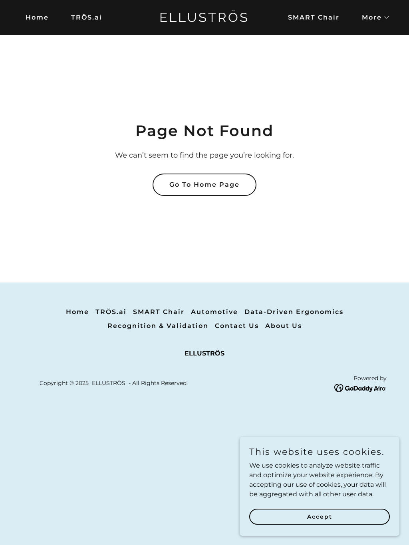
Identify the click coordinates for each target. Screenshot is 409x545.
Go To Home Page (204, 184)
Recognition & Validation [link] (157, 326)
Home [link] (37, 17)
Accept (319, 516)
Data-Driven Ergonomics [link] (293, 312)
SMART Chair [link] (314, 17)
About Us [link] (283, 326)
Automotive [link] (214, 312)
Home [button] (77, 312)
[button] (372, 17)
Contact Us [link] (237, 326)
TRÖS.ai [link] (86, 17)
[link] (204, 20)
